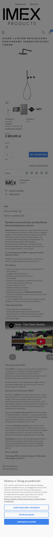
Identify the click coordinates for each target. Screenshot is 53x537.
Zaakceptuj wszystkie (26, 522)
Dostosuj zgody (26, 514)
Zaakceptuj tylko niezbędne (26, 507)
